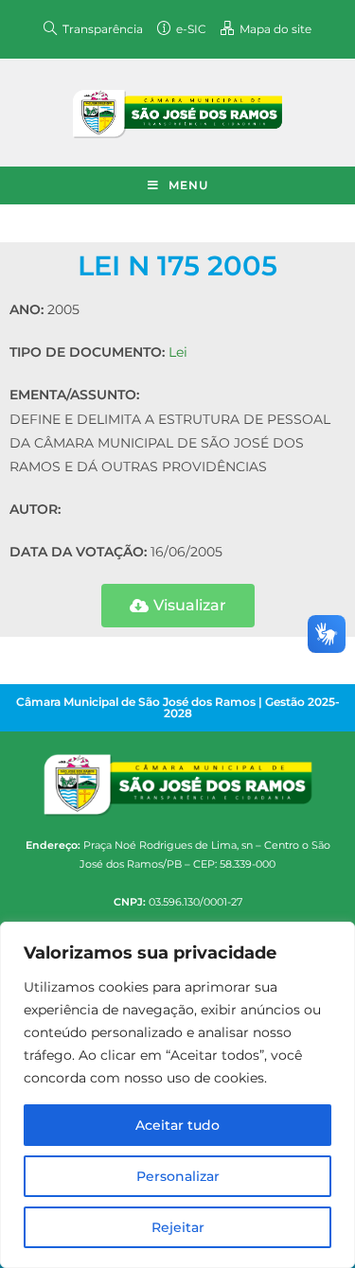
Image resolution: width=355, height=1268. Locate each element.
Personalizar (178, 1176)
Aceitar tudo (177, 1125)
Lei (178, 352)
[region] (177, 1095)
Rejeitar (177, 1227)
